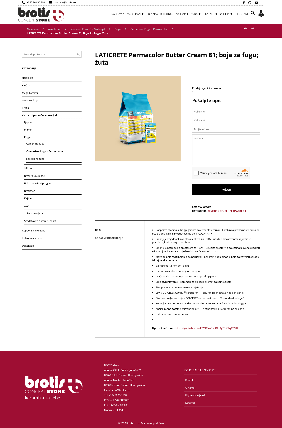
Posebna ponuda (187, 14)
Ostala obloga (30, 100)
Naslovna (117, 14)
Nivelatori (29, 191)
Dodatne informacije (109, 238)
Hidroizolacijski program (38, 183)
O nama (153, 14)
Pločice (26, 85)
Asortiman (134, 14)
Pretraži (78, 54)
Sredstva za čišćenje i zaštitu (40, 221)
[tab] (119, 230)
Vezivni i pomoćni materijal (88, 29)
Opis (98, 230)
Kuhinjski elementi (32, 238)
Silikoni (28, 168)
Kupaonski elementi (33, 230)
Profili (25, 108)
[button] (253, 14)
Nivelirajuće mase (34, 176)
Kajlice (28, 198)
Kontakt (242, 14)
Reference (166, 14)
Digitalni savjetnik (195, 395)
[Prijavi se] (261, 14)
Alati (26, 206)
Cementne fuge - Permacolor (149, 29)
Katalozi (211, 14)
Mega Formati (30, 93)
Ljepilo (28, 122)
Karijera (224, 14)
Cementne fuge (35, 143)
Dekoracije (28, 245)
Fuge (118, 29)
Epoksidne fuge (35, 158)
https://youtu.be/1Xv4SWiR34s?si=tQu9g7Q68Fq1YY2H (207, 328)
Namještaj (28, 77)
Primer (28, 129)
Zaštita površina (33, 213)
